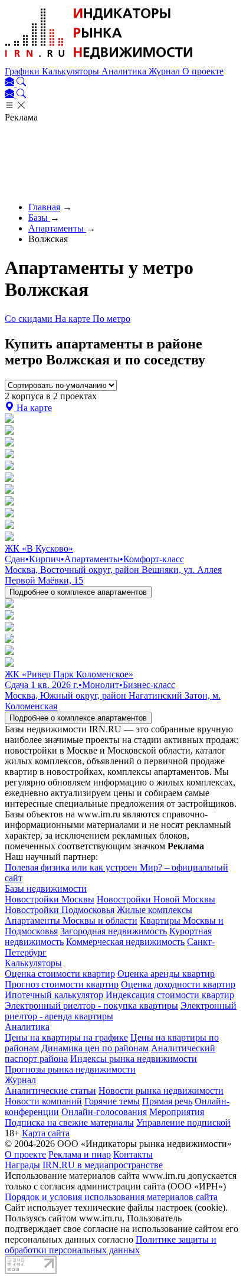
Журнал (165, 71)
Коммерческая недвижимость (125, 942)
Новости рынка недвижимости (161, 1091)
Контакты (133, 1154)
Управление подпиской (183, 1122)
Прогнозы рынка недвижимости (70, 1069)
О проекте (203, 71)
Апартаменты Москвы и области (71, 920)
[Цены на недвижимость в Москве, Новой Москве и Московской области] (99, 61)
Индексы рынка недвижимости (133, 1059)
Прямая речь (167, 1101)
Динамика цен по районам (95, 1048)
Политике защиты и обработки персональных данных (110, 1244)
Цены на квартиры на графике (66, 1037)
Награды (22, 1165)
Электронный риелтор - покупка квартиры (91, 1005)
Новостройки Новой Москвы (156, 899)
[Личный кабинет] (11, 83)
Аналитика (125, 71)
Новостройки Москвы (49, 899)
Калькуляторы (71, 71)
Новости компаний (43, 1101)
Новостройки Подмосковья (59, 910)
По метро (111, 319)
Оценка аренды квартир (166, 974)
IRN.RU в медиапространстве (102, 1165)
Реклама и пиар (79, 1154)
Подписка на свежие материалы (69, 1122)
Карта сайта (46, 1133)
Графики (23, 71)
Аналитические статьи (50, 1091)
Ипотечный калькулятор (54, 995)
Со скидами (30, 319)
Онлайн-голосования (104, 1112)
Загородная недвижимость (113, 931)
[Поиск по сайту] (21, 83)
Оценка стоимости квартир (60, 974)
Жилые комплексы (154, 910)
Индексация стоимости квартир (170, 995)
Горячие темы (112, 1101)
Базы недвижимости (46, 889)
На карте (74, 319)
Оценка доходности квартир (178, 984)
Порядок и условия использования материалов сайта (111, 1197)
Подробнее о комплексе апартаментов (78, 592)
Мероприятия (176, 1112)
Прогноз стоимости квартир (62, 984)
